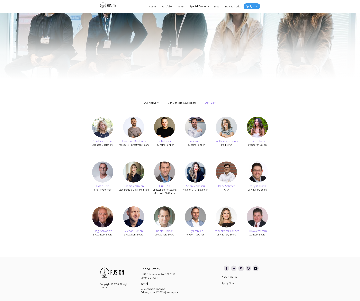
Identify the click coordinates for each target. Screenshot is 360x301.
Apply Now (252, 6)
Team (180, 6)
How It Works (233, 6)
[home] (108, 5)
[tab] (151, 103)
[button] (199, 6)
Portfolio (166, 6)
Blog (217, 6)
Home (152, 6)
